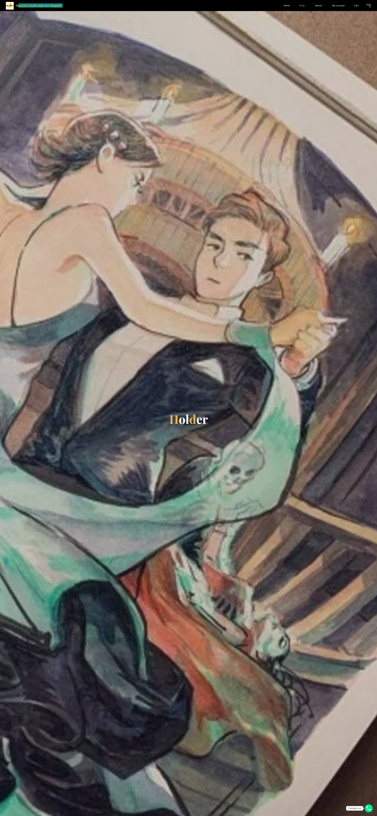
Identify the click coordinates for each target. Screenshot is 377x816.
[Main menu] (368, 5)
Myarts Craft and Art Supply (39, 5)
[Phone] (369, 808)
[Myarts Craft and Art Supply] (10, 5)
